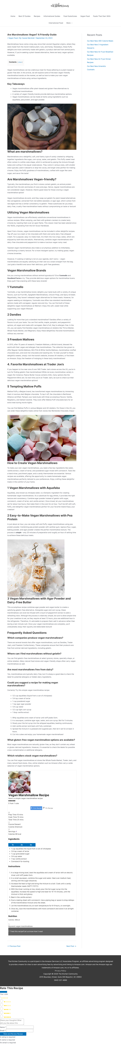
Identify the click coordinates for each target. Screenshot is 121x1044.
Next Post (71, 946)
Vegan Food (85, 16)
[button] (9, 801)
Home (13, 16)
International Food (56, 23)
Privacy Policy (60, 971)
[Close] (3, 992)
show (20, 62)
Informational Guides (52, 16)
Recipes (37, 16)
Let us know (28, 931)
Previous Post (14, 946)
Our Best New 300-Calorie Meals (100, 41)
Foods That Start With (101, 16)
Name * (3, 1027)
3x (31, 845)
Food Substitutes (70, 16)
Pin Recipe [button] (49, 808)
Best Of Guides (24, 16)
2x (22, 845)
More (68, 23)
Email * (3, 1031)
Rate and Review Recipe (13, 1034)
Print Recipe (37, 808)
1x (13, 845)
